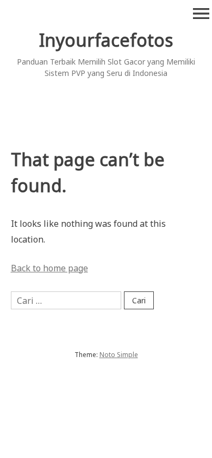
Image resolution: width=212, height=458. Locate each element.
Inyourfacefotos (106, 40)
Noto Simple (118, 354)
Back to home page (49, 268)
